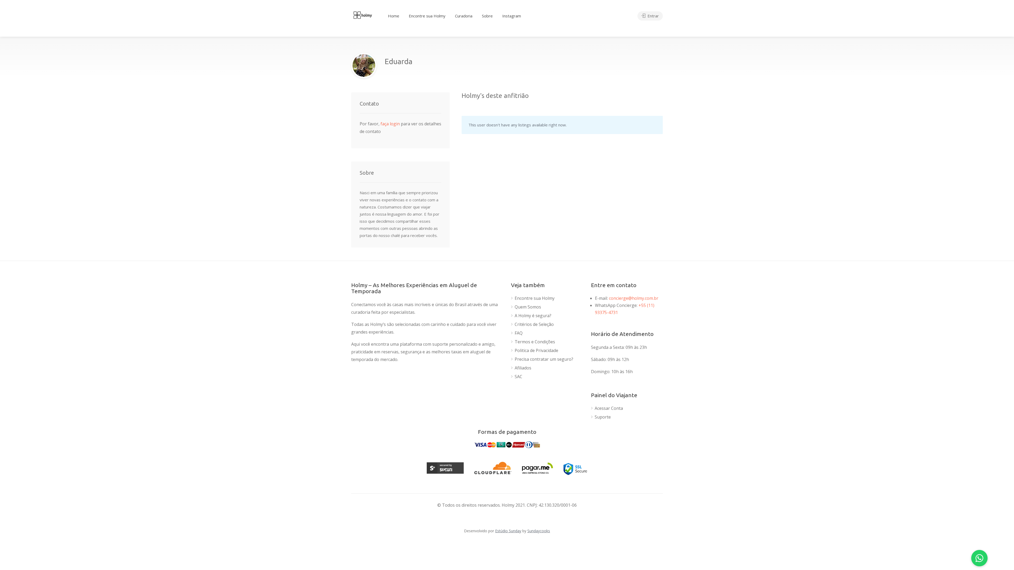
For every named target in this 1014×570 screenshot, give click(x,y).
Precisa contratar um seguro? (544, 359)
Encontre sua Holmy (427, 15)
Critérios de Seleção (534, 324)
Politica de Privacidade (536, 350)
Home (393, 15)
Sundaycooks (538, 530)
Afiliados (523, 368)
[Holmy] (362, 14)
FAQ (519, 333)
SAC (518, 376)
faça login (391, 124)
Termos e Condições (535, 342)
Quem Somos (528, 307)
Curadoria (463, 15)
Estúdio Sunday (508, 530)
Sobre (487, 15)
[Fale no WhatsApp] (979, 558)
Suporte (603, 417)
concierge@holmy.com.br (633, 298)
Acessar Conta (609, 408)
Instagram (511, 15)
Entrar (652, 15)
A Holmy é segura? (533, 316)
